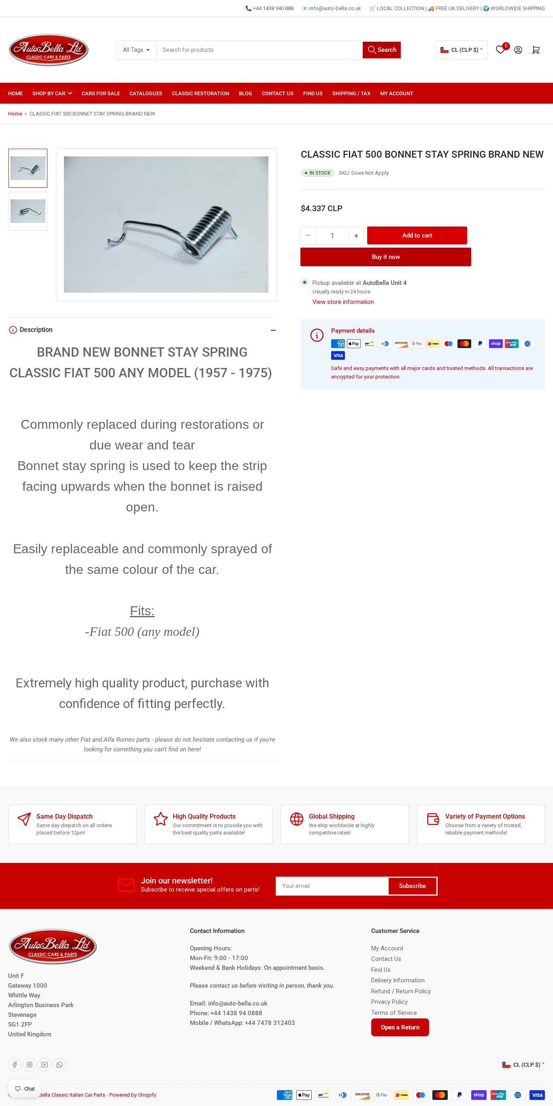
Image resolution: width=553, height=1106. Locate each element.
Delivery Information (398, 980)
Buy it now (386, 257)
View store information (343, 302)
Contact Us (278, 93)
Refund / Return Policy (401, 991)
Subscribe (412, 886)
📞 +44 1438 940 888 (269, 8)
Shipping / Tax (351, 93)
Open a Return (400, 1027)
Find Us (313, 93)
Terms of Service (394, 1012)
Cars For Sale (101, 93)
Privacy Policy (389, 1001)
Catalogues (146, 93)
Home (15, 93)
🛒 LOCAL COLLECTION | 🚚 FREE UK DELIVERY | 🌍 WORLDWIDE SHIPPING (457, 8)
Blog (245, 93)
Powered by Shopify (132, 1095)
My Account (396, 93)
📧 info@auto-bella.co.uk (331, 8)
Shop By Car (48, 93)
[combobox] (279, 50)
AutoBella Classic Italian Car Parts (66, 1095)
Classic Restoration (200, 93)
